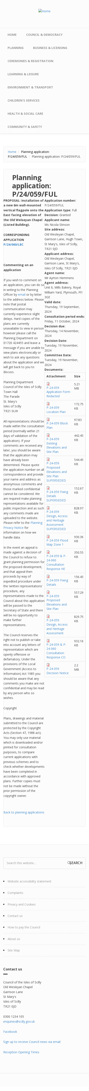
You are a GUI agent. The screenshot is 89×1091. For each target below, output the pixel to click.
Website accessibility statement (29, 881)
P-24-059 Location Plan (56, 409)
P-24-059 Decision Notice (57, 671)
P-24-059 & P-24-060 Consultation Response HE (56, 562)
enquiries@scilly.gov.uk (19, 1021)
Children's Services (24, 100)
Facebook (10, 1032)
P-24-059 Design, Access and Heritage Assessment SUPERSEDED (57, 520)
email (21, 294)
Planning (16, 48)
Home (12, 35)
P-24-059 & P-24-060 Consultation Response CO (56, 650)
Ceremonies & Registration (30, 61)
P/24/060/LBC (13, 244)
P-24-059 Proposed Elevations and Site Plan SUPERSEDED (56, 471)
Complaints (15, 893)
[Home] (44, 11)
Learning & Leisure (23, 74)
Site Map (14, 950)
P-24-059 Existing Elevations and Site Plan (56, 445)
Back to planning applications (23, 812)
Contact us (15, 916)
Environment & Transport (30, 87)
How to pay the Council (24, 927)
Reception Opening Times (21, 1052)
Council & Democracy (44, 35)
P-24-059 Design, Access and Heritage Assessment (57, 626)
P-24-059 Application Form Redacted (58, 392)
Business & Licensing (50, 48)
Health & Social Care (25, 113)
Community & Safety (25, 127)
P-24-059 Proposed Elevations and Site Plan (56, 602)
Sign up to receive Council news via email (31, 1042)
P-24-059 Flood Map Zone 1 (57, 542)
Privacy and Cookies (22, 904)
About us (14, 939)
